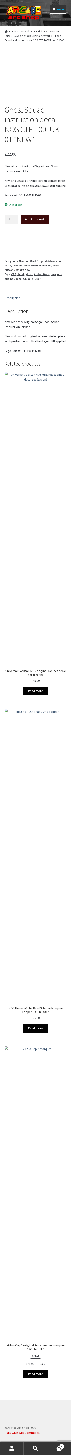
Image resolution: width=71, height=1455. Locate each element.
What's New (23, 270)
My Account (12, 1448)
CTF (13, 274)
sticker (36, 278)
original (9, 278)
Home (12, 31)
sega (18, 278)
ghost (29, 274)
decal (20, 274)
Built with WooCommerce (22, 1433)
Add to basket (34, 219)
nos (59, 274)
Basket (54, 1445)
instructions (42, 274)
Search (35, 1448)
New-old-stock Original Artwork (32, 36)
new (53, 274)
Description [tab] (12, 298)
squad (27, 278)
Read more (35, 691)
